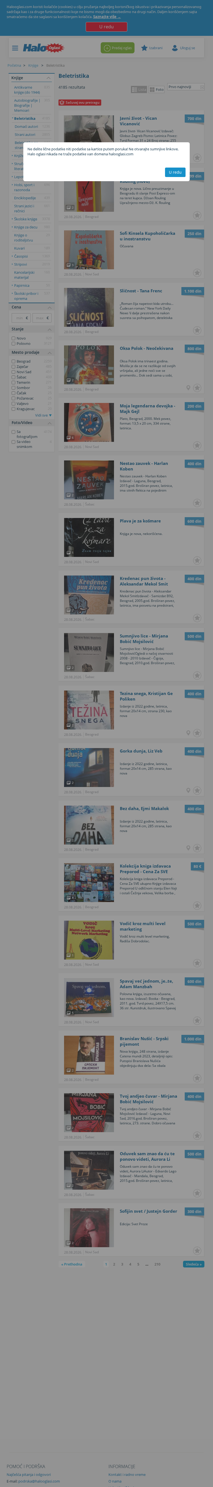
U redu (175, 172)
